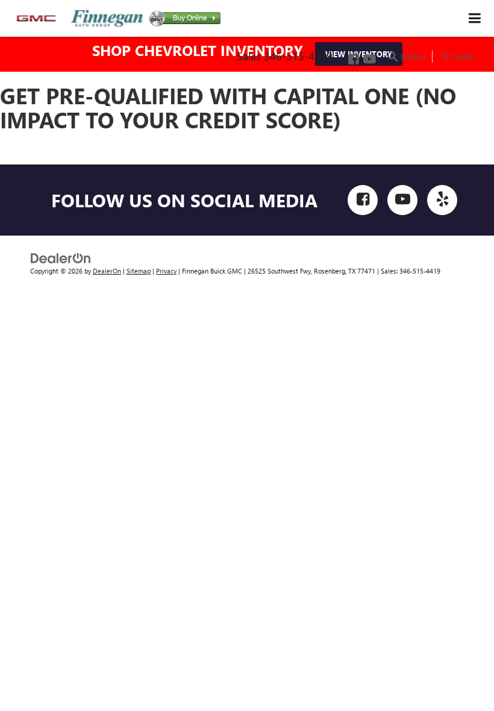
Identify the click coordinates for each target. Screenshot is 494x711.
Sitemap (139, 270)
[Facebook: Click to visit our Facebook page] (352, 60)
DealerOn (107, 270)
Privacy (166, 270)
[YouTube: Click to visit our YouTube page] (368, 60)
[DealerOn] (61, 257)
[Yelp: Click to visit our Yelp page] (442, 200)
